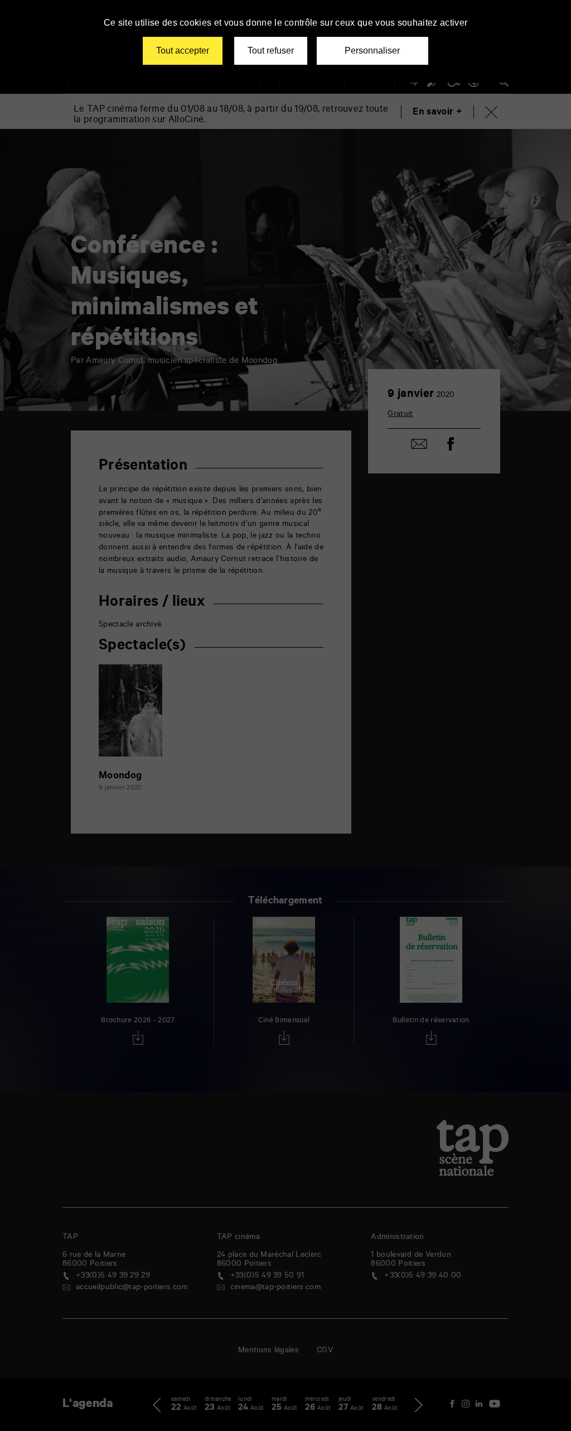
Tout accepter (182, 50)
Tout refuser (271, 50)
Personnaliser (372, 50)
